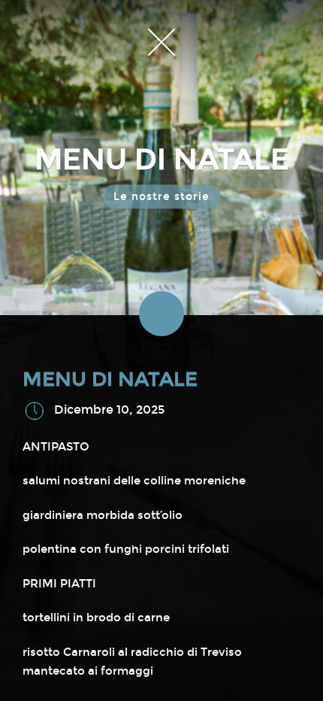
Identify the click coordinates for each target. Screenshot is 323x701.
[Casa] (161, 41)
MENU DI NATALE (110, 379)
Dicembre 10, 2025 (109, 409)
